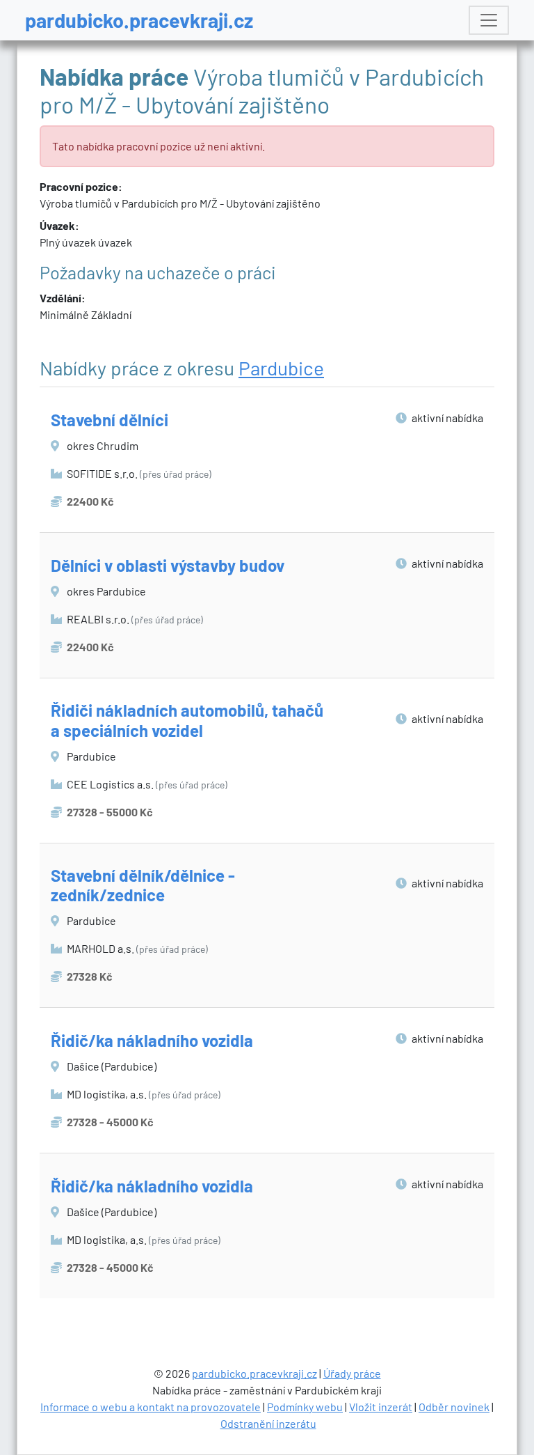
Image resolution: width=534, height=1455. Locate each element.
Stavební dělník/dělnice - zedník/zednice (143, 885)
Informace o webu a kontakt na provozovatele (150, 1406)
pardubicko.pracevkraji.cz (139, 20)
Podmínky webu (305, 1406)
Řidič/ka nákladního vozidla (152, 1040)
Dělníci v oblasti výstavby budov (167, 565)
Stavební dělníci (109, 420)
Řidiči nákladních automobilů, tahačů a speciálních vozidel (187, 720)
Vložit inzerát (380, 1406)
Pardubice (281, 368)
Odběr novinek (454, 1406)
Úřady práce (352, 1373)
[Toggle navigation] (489, 20)
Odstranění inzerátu (268, 1423)
